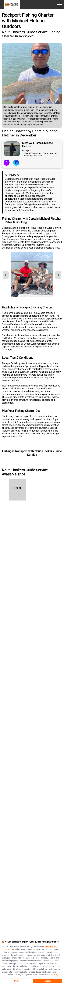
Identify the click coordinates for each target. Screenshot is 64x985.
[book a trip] (7, 163)
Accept (48, 981)
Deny (16, 981)
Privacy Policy (52, 975)
